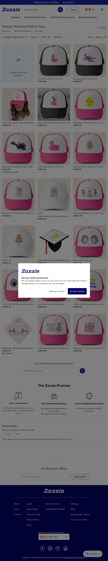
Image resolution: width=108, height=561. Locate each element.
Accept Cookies (77, 291)
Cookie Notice (54, 281)
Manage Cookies (57, 291)
